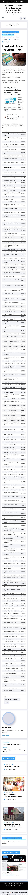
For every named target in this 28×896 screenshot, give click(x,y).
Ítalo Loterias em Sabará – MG (11, 744)
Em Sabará (5, 882)
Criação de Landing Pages (11, 893)
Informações (5, 34)
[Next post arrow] (24, 750)
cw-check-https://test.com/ (12, 766)
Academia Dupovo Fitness (11, 872)
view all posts (5, 735)
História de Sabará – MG (18, 882)
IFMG (5, 389)
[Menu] (3, 18)
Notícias (11, 34)
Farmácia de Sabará (13, 472)
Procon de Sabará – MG (9, 566)
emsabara (5, 39)
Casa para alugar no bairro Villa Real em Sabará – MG (12, 825)
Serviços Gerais (7, 639)
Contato (17, 886)
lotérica (10, 72)
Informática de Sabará (8, 392)
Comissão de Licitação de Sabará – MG (12, 142)
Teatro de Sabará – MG (8, 649)
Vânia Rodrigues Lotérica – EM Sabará (11, 750)
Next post (5, 747)
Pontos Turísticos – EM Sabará (11, 884)
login (13, 842)
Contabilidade (6, 251)
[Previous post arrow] (24, 743)
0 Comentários (6, 42)
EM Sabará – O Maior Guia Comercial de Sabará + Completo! (13, 8)
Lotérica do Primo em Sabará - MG (10, 37)
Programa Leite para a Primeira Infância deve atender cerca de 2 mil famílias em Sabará (13, 795)
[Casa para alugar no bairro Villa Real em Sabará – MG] (14, 814)
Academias (6, 856)
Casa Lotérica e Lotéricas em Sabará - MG (10, 32)
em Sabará (9, 71)
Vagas (20, 884)
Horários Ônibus (11, 886)
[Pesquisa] (21, 18)
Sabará (18, 37)
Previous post (6, 742)
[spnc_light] (24, 18)
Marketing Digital (23, 893)
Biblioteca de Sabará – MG (9, 165)
